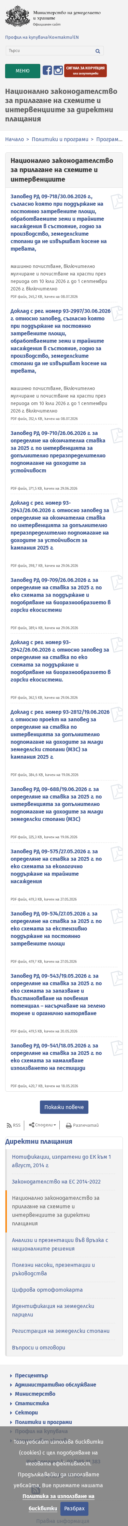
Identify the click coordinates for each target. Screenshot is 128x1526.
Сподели (44, 1125)
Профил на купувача (26, 37)
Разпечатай (86, 1125)
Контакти (60, 37)
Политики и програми (60, 139)
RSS (16, 1125)
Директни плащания (38, 1141)
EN (76, 37)
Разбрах (74, 1508)
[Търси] (98, 50)
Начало (14, 139)
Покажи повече (64, 1107)
